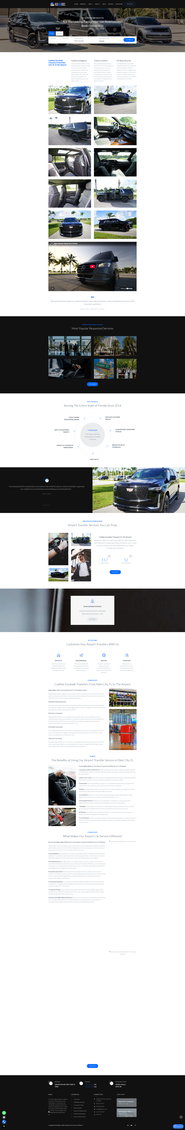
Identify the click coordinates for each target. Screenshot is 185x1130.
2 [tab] (45, 505)
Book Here (92, 619)
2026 (56, 1125)
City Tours (76, 1099)
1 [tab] (43, 505)
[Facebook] (135, 1125)
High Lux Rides (61, 1125)
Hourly (51, 33)
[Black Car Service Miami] (57, 4)
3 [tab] (47, 505)
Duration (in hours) (103, 38)
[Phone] (4, 1122)
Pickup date (52, 38)
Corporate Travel (79, 1105)
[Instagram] (127, 1125)
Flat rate (59, 33)
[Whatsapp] (4, 1113)
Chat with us (179, 1126)
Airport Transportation (80, 1111)
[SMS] (4, 1117)
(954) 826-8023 (89, 1087)
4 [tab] (49, 505)
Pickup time (65, 38)
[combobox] (110, 41)
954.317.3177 (130, 4)
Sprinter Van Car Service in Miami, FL (74, 1125)
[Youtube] (131, 1125)
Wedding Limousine (79, 1102)
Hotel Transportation (80, 1114)
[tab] (51, 33)
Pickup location (78, 38)
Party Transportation (79, 1116)
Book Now (92, 384)
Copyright (50, 1125)
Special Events (78, 1108)
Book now (129, 39)
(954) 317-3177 (89, 1084)
